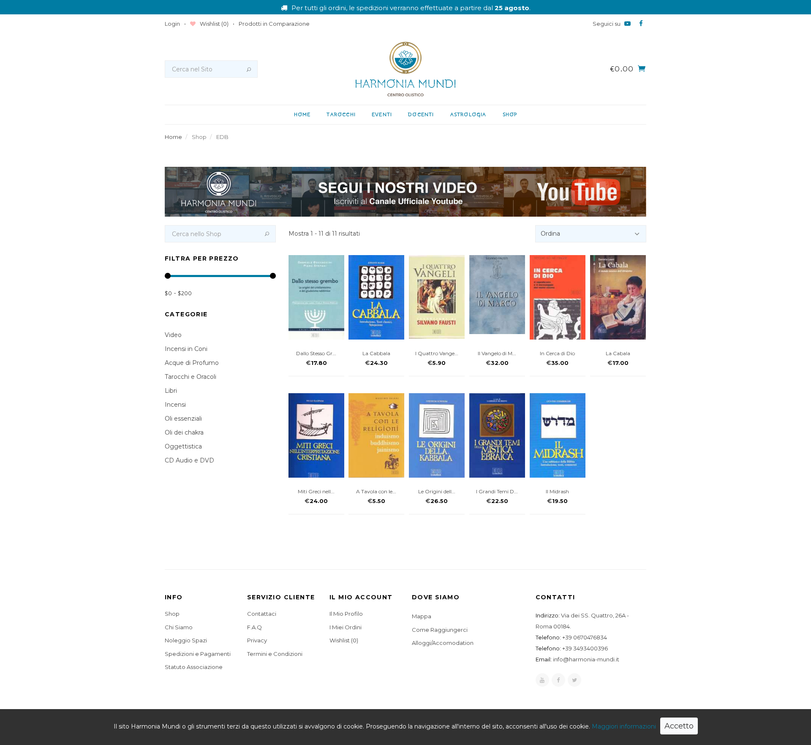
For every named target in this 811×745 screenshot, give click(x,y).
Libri (171, 390)
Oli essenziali (183, 418)
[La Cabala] (618, 297)
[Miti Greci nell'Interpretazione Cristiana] (316, 439)
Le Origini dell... (436, 491)
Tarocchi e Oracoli (190, 377)
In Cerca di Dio (557, 353)
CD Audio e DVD (189, 460)
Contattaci (261, 613)
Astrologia (468, 114)
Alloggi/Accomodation (443, 642)
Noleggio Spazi (186, 640)
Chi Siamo (179, 627)
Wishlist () (214, 23)
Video (173, 335)
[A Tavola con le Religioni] (376, 435)
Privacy (257, 640)
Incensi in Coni (186, 349)
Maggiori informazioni (624, 726)
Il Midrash (557, 491)
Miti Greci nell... (316, 491)
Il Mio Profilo (346, 613)
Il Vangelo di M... (497, 353)
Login (172, 23)
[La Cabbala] (376, 298)
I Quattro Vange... (436, 353)
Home (302, 114)
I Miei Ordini (345, 627)
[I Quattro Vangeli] (437, 297)
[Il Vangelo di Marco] (497, 294)
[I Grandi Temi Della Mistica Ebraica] (497, 436)
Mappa (421, 616)
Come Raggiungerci (440, 629)
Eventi (382, 114)
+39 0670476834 (584, 637)
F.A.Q (254, 627)
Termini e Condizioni (274, 653)
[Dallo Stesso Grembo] (316, 298)
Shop (510, 114)
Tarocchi (341, 114)
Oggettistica (183, 446)
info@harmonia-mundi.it (586, 659)
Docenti (421, 114)
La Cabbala (376, 353)
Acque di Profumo (192, 363)
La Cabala (618, 353)
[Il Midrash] (558, 437)
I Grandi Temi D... (497, 491)
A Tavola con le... (376, 491)
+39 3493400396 (585, 648)
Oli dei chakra (184, 432)
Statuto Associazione (194, 666)
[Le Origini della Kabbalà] (437, 437)
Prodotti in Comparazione (274, 23)
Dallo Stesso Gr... (316, 353)
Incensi (175, 404)
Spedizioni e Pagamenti (198, 653)
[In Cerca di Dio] (558, 302)
